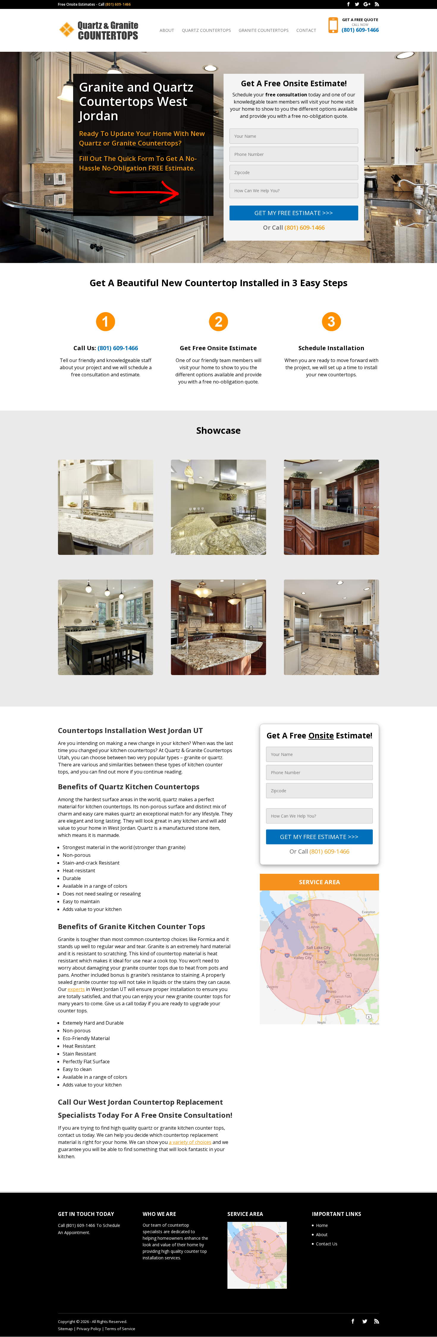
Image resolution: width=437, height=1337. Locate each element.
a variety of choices (190, 1142)
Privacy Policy (89, 1328)
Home (322, 1225)
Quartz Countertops (206, 30)
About (167, 30)
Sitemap (65, 1328)
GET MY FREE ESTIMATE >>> (293, 213)
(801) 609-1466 (118, 4)
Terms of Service (120, 1328)
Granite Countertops (264, 30)
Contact (306, 30)
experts (76, 989)
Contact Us (326, 1244)
